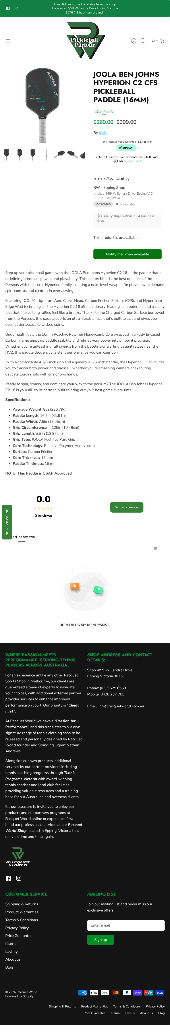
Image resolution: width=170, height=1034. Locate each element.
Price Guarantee (18, 935)
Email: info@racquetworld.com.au (115, 706)
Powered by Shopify (19, 996)
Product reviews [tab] (22, 537)
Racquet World (27, 992)
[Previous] (48, 8)
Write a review (126, 507)
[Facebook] (8, 8)
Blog (9, 967)
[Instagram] (16, 8)
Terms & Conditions (21, 920)
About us (13, 959)
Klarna (10, 943)
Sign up (100, 939)
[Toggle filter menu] (155, 548)
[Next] (121, 8)
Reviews (7, 522)
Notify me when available (127, 254)
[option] (42, 105)
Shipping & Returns (21, 904)
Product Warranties (21, 912)
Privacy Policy (17, 928)
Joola (103, 132)
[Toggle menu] (10, 41)
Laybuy (11, 951)
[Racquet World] (85, 41)
